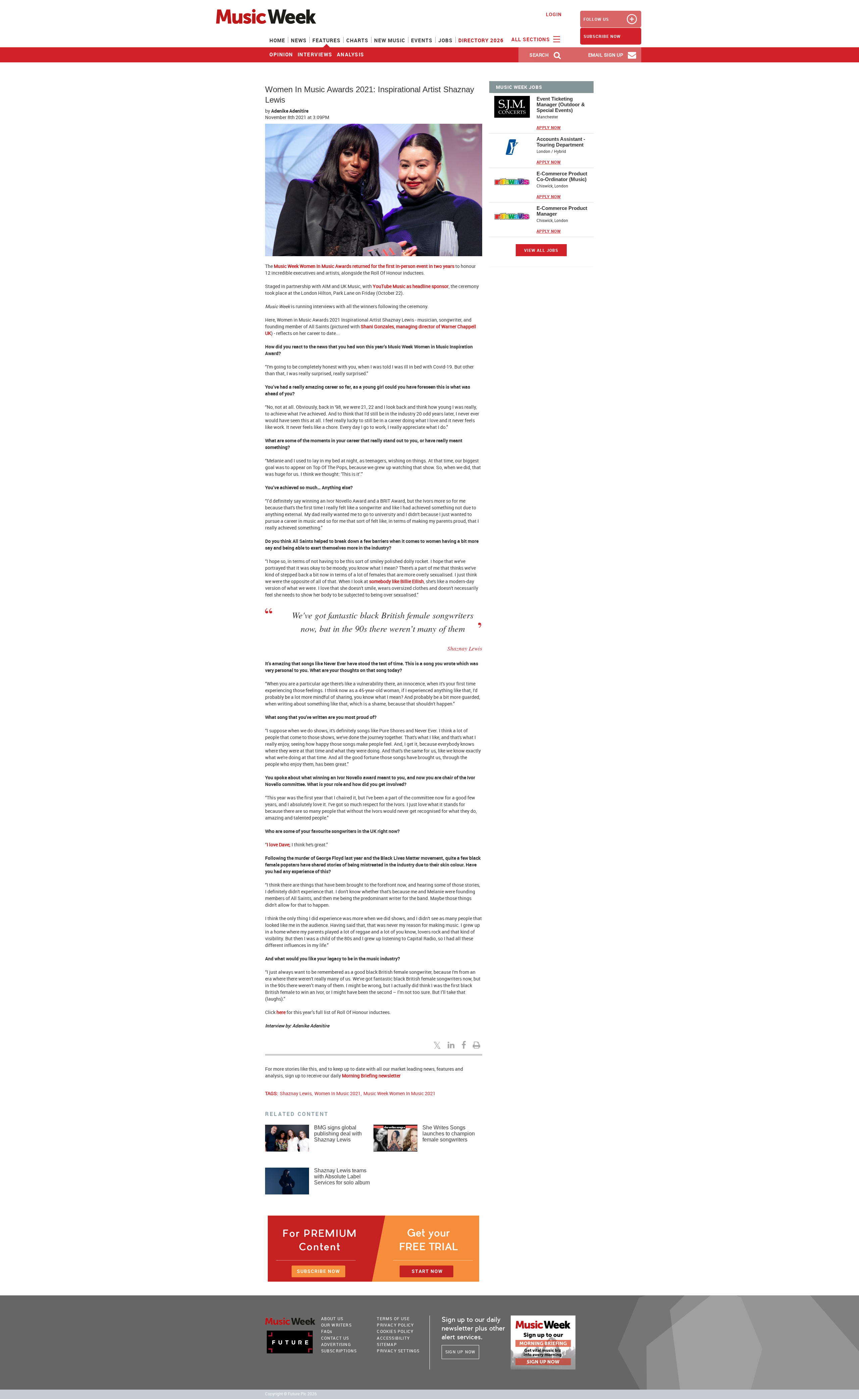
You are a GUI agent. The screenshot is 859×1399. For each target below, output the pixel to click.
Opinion (281, 54)
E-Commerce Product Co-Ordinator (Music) (562, 176)
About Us (332, 1318)
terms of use (393, 1318)
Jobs (445, 40)
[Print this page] (477, 1045)
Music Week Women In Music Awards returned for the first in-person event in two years (364, 266)
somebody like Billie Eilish (396, 581)
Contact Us (335, 1338)
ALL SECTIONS (531, 39)
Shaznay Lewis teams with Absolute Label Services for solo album (342, 1176)
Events (422, 40)
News (299, 40)
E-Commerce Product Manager (562, 211)
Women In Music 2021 (337, 1093)
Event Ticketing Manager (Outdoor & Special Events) (561, 104)
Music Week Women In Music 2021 (399, 1093)
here (281, 1012)
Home (277, 40)
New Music (389, 40)
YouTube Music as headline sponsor (411, 286)
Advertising (336, 1344)
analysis (350, 54)
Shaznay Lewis (296, 1093)
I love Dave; (279, 844)
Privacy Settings (398, 1350)
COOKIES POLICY (395, 1331)
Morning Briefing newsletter (371, 1075)
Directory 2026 (481, 40)
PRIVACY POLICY (395, 1325)
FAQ (327, 1331)
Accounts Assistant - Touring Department (561, 142)
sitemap (387, 1344)
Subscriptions (339, 1350)
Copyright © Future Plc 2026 (291, 1393)
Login (554, 14)
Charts (357, 40)
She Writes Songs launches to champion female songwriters (448, 1133)
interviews (315, 54)
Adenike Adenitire (289, 111)
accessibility (393, 1338)
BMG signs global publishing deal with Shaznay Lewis (338, 1133)
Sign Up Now (460, 1351)
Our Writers (336, 1325)
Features (326, 40)
